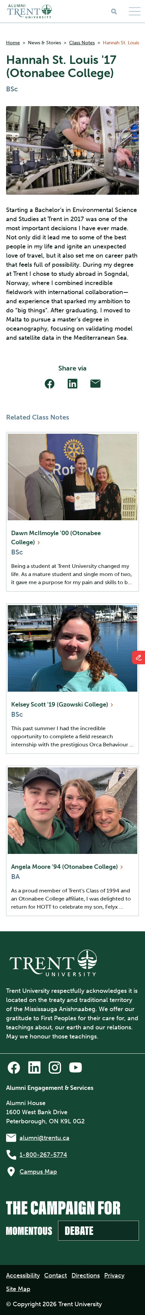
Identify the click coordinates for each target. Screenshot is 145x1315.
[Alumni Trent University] (29, 11)
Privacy (114, 1275)
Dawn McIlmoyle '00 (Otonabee (56, 537)
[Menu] (135, 11)
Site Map (18, 1289)
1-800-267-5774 (43, 1154)
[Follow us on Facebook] (14, 1067)
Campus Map (38, 1171)
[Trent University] (53, 963)
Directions (85, 1275)
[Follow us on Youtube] (75, 1067)
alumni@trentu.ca (44, 1138)
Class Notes (82, 43)
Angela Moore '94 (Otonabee (65, 866)
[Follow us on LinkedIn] (34, 1067)
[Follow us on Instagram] (55, 1067)
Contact (55, 1275)
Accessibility (23, 1275)
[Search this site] (114, 11)
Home (13, 43)
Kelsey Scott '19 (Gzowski (60, 704)
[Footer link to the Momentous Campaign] (72, 1221)
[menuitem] (23, 1275)
